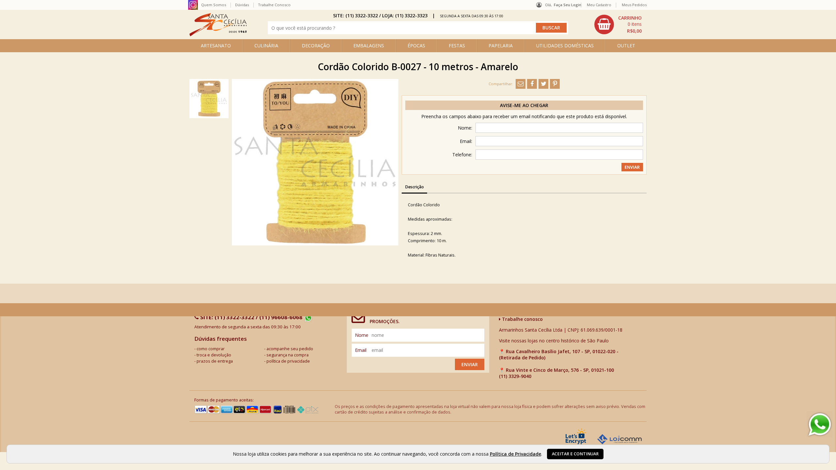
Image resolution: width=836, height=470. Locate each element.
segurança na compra (287, 355)
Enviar (469, 364)
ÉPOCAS (416, 45)
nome (361, 335)
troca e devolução (214, 355)
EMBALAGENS (368, 45)
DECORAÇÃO (316, 45)
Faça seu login (567, 4)
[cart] (619, 24)
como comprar (211, 349)
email (360, 350)
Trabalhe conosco (522, 319)
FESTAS (457, 45)
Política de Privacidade (515, 454)
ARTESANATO (216, 45)
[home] (218, 34)
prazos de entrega (215, 361)
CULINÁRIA (266, 45)
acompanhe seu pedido (289, 349)
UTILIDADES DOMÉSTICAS (565, 45)
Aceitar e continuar (575, 454)
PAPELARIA (501, 45)
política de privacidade (288, 361)
